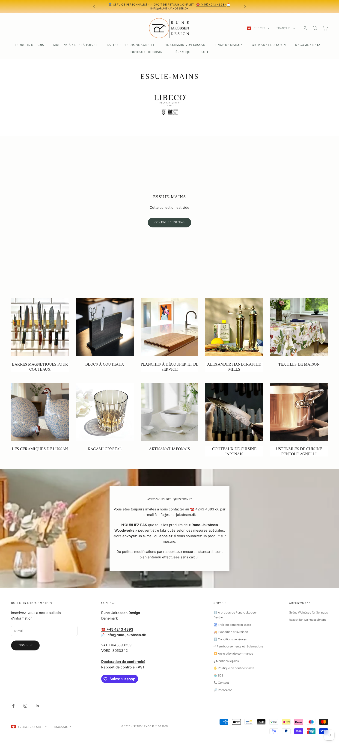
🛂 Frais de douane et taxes (232, 625)
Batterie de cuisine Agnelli (130, 45)
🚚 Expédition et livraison (231, 632)
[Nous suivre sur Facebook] (13, 705)
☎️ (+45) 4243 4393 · (211, 4)
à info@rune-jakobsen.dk (175, 515)
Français (284, 28)
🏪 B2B (218, 675)
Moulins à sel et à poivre (75, 45)
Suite (206, 52)
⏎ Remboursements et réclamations (239, 646)
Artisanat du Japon (269, 45)
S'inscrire (25, 645)
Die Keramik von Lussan (184, 45)
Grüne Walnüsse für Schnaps (308, 612)
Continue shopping (169, 222)
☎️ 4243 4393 (202, 509)
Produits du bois (29, 45)
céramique (183, 52)
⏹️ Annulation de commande (233, 654)
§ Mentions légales (226, 661)
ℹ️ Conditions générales (230, 639)
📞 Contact (221, 683)
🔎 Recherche (223, 690)
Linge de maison (229, 45)
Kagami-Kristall (309, 45)
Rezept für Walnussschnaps (308, 620)
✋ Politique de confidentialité (234, 668)
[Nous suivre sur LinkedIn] (37, 705)
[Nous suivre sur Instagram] (25, 705)
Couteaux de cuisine (146, 52)
